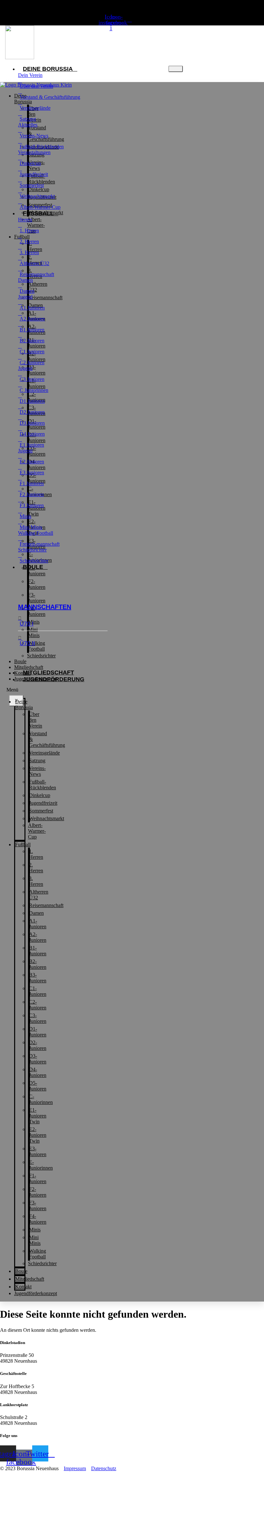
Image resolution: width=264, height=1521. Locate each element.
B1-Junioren (37, 950)
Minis (35, 1229)
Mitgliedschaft (48, 672)
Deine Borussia (48, 69)
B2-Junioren (37, 964)
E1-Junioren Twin (37, 1115)
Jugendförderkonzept (35, 679)
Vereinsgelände (44, 753)
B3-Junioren (37, 977)
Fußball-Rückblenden (42, 784)
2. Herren (36, 867)
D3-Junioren (37, 1058)
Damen (36, 913)
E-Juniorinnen (41, 1165)
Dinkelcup (39, 795)
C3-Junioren (37, 1018)
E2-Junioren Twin (37, 1135)
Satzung (37, 760)
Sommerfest (41, 810)
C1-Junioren (37, 991)
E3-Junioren (37, 1151)
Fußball (23, 844)
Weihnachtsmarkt (45, 212)
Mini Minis (35, 1240)
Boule (33, 567)
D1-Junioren (37, 1031)
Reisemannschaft (46, 905)
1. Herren (36, 854)
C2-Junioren (37, 1004)
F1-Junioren (36, 570)
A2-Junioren (37, 937)
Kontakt (22, 673)
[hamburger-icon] (175, 69)
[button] (13, 690)
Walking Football (37, 1253)
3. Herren (36, 881)
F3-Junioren (36, 597)
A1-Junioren (37, 923)
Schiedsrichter (41, 655)
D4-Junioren (37, 1072)
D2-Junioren (37, 1045)
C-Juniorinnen (41, 1099)
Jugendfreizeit (43, 803)
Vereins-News (37, 771)
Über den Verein (35, 719)
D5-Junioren (37, 1085)
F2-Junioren (36, 584)
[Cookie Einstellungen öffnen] (48, 1518)
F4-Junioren (37, 1219)
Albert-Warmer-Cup (37, 830)
